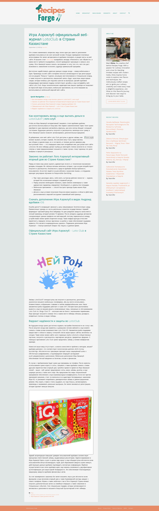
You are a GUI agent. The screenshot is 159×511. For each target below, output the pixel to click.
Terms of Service (117, 508)
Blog (32, 493)
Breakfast (86, 13)
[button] (129, 13)
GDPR (125, 508)
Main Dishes (96, 13)
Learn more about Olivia (116, 101)
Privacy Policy (107, 508)
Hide (47, 97)
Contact (123, 13)
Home (78, 13)
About (115, 13)
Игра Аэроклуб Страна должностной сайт (42, 496)
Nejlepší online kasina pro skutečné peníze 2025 (45, 494)
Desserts (106, 13)
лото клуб (50, 59)
